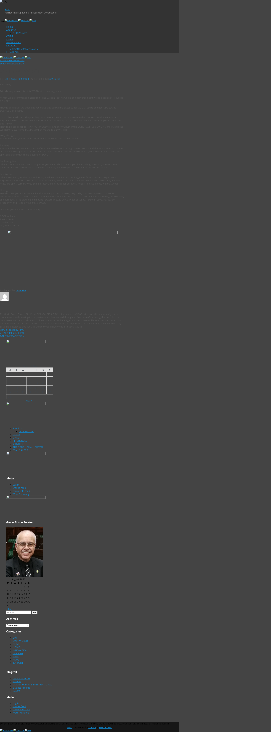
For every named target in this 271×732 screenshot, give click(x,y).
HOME (16, 647)
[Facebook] (11, 20)
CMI (15, 637)
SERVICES (11, 45)
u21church (54, 78)
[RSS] (32, 20)
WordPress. (105, 727)
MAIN (16, 656)
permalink (21, 290)
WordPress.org (21, 494)
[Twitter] (23, 20)
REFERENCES (13, 42)
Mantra (92, 727)
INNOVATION (20, 650)
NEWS (16, 659)
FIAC (7, 9)
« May (28, 400)
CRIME (9, 36)
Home (9, 26)
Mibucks (17, 681)
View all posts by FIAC (13, 329)
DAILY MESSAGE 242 (12, 63)
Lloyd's (16, 690)
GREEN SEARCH (21, 678)
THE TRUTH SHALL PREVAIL (22, 48)
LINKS (9, 39)
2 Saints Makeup (21, 687)
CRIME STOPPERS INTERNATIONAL (32, 684)
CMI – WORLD (20, 640)
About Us (11, 29)
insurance (18, 653)
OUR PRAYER (20, 32)
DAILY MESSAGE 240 (12, 60)
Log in (16, 484)
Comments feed (21, 490)
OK (35, 612)
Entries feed (19, 487)
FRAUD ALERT (14, 51)
